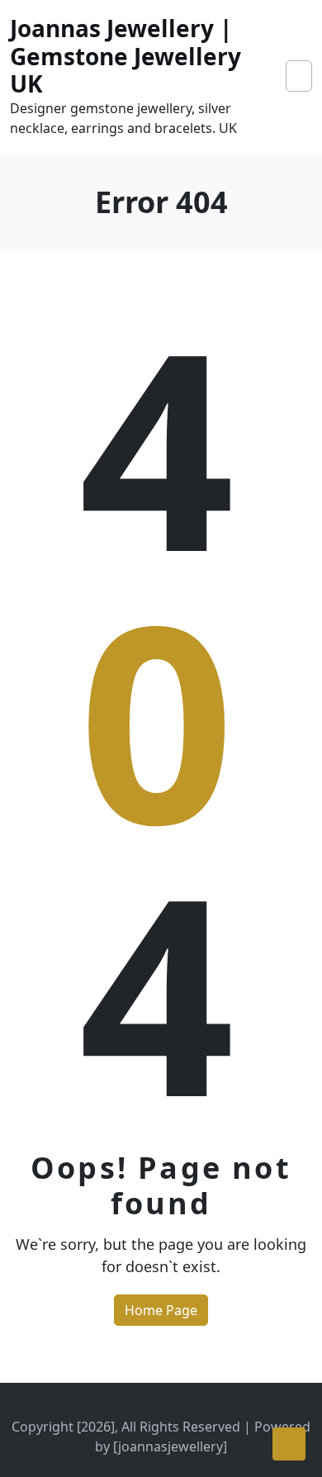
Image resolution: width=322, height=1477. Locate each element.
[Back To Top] (288, 1443)
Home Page (161, 1310)
